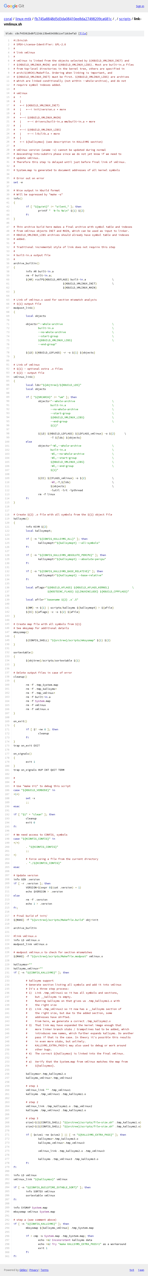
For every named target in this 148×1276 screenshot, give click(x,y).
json (141, 1270)
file (83, 33)
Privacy (33, 1270)
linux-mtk (23, 18)
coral (8, 18)
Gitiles (23, 1270)
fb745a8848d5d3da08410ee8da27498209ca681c (73, 18)
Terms (44, 1270)
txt (132, 1270)
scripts (125, 18)
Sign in (140, 6)
